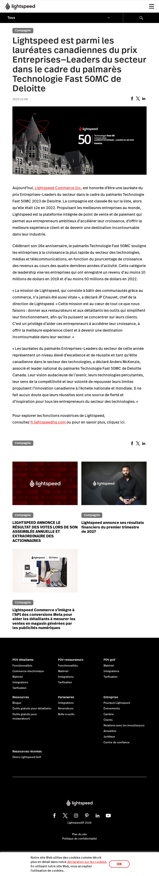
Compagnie (23, 30)
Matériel (17, 677)
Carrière (109, 714)
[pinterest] (86, 815)
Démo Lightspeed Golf (26, 757)
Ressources (20, 697)
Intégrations (20, 682)
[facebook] (54, 815)
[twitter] (64, 815)
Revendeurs (65, 708)
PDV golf (109, 660)
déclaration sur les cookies (86, 862)
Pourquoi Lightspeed (117, 703)
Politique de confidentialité (79, 839)
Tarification (19, 688)
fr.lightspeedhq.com (48, 422)
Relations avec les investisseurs (124, 725)
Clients (108, 720)
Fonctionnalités (22, 666)
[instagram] (75, 815)
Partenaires (66, 697)
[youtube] (108, 815)
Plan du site (79, 834)
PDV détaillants (23, 660)
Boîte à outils (66, 714)
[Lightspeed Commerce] (18, 6)
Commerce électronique (28, 671)
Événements (112, 708)
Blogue (16, 703)
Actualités (110, 731)
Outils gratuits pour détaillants (31, 708)
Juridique (109, 737)
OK (119, 864)
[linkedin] (97, 815)
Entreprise (111, 697)
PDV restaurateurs (70, 660)
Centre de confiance (117, 742)
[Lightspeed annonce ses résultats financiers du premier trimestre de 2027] (114, 486)
